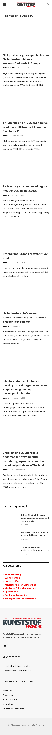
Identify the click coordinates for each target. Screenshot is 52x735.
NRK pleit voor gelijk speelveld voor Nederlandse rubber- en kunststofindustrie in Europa (26, 59)
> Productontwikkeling (15, 595)
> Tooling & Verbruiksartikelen (19, 598)
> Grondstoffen (11, 581)
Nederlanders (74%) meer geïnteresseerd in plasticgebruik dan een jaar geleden (24, 317)
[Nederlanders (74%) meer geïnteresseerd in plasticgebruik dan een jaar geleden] (26, 296)
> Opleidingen (10, 591)
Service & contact (10, 699)
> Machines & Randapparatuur (19, 588)
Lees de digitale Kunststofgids (16, 666)
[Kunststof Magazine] (26, 4)
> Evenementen (11, 577)
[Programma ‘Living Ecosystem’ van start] (26, 236)
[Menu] (4, 4)
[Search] (47, 4)
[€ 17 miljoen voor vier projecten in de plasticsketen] (10, 550)
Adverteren (8, 695)
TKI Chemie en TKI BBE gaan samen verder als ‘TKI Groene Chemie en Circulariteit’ (26, 127)
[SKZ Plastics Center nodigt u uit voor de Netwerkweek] (10, 535)
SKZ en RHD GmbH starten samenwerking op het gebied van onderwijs (35, 518)
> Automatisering (12, 574)
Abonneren (7, 690)
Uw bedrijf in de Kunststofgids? (17, 670)
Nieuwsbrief (8, 704)
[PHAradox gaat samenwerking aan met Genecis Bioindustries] (26, 169)
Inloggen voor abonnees (13, 708)
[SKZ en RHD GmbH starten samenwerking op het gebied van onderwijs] (10, 518)
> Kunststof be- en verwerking (19, 584)
